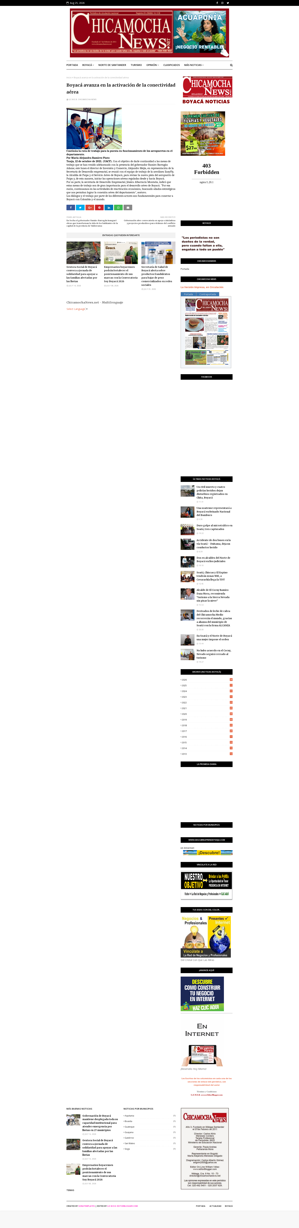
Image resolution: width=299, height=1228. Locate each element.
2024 (207, 691)
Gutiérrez (150, 1137)
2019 (207, 719)
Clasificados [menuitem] (171, 65)
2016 (207, 736)
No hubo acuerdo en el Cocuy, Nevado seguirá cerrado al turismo (214, 654)
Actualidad (215, 1206)
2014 (207, 748)
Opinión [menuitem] (151, 65)
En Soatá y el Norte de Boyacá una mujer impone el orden (214, 637)
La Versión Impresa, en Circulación (202, 287)
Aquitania (150, 1115)
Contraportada (208, 294)
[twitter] (228, 3)
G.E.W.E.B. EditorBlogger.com (122, 1206)
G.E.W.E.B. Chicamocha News (83, 99)
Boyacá (229, 1206)
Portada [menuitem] (72, 65)
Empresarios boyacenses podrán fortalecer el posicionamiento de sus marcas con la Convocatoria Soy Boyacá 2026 (121, 274)
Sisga (150, 1148)
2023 (207, 696)
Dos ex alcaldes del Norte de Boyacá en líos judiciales (213, 559)
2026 (207, 679)
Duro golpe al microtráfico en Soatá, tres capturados (214, 527)
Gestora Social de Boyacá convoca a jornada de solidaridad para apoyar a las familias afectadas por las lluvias (81, 274)
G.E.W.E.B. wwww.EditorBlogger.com (207, 1095)
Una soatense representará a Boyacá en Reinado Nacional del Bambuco (214, 512)
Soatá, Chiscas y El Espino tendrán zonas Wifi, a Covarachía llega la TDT (212, 576)
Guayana (150, 1132)
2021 (207, 708)
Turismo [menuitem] (136, 65)
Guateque (150, 1126)
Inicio (69, 77)
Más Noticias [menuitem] (193, 65)
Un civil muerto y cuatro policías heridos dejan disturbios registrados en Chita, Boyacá (212, 492)
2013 (207, 753)
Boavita (150, 1121)
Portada (185, 268)
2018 (207, 725)
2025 (207, 685)
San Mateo (150, 1143)
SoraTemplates (86, 1206)
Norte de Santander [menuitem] (112, 65)
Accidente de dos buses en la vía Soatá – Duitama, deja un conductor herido (214, 544)
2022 (207, 702)
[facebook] (217, 3)
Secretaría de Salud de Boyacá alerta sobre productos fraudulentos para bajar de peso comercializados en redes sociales (156, 276)
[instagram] (222, 3)
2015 (207, 742)
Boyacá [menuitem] (87, 65)
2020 (207, 713)
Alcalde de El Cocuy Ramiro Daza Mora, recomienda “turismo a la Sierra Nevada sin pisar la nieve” (213, 595)
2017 (207, 731)
